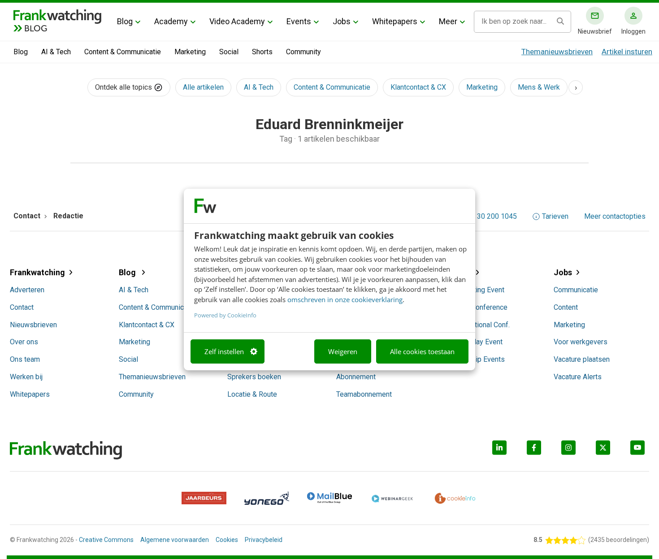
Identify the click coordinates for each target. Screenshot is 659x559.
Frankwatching (37, 272)
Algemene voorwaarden (174, 539)
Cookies (227, 539)
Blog (125, 21)
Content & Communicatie (122, 52)
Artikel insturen (627, 51)
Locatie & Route (252, 394)
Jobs (342, 21)
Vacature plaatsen (582, 359)
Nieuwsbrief (595, 31)
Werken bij (26, 377)
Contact (22, 307)
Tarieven (555, 216)
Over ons (24, 342)
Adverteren (27, 290)
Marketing (190, 52)
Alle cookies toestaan (422, 351)
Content (566, 307)
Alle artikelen (203, 87)
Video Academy (237, 21)
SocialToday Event (474, 342)
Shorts (262, 52)
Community (303, 52)
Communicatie (576, 290)
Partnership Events (475, 359)
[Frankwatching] (57, 15)
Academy (171, 21)
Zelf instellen (224, 351)
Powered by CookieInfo (225, 315)
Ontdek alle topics (124, 87)
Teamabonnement (364, 394)
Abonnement (356, 377)
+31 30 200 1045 (490, 216)
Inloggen (633, 31)
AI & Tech (56, 52)
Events (298, 21)
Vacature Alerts (578, 377)
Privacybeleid (263, 539)
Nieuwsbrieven (33, 325)
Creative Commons (106, 539)
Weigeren (342, 351)
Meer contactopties (615, 216)
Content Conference (476, 307)
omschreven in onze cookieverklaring (345, 299)
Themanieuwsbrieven (557, 51)
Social (228, 52)
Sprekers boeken (254, 377)
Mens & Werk (539, 87)
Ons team (25, 359)
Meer (448, 21)
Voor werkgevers (580, 342)
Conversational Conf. (477, 325)
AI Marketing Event (474, 290)
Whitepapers (394, 21)
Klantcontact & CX (418, 87)
